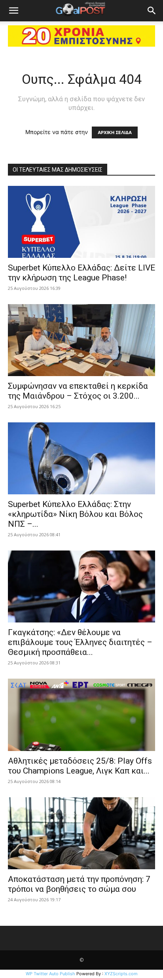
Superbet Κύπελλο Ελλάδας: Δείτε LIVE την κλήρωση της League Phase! (81, 272)
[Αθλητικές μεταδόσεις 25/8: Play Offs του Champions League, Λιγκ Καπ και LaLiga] (81, 715)
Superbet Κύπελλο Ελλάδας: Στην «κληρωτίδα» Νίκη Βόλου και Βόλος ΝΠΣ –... (75, 514)
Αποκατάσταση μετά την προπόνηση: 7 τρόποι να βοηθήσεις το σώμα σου (79, 884)
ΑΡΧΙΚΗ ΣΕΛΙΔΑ (115, 132)
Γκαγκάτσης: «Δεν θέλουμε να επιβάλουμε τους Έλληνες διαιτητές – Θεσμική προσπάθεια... (80, 642)
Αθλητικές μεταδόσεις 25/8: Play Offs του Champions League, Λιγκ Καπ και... (80, 766)
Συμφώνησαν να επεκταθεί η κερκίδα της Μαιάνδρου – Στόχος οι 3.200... (78, 391)
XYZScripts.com (121, 973)
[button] (13, 10)
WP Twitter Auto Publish (50, 973)
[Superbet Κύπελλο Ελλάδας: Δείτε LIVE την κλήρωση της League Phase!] (81, 222)
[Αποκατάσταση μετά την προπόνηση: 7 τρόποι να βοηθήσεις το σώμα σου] (81, 833)
